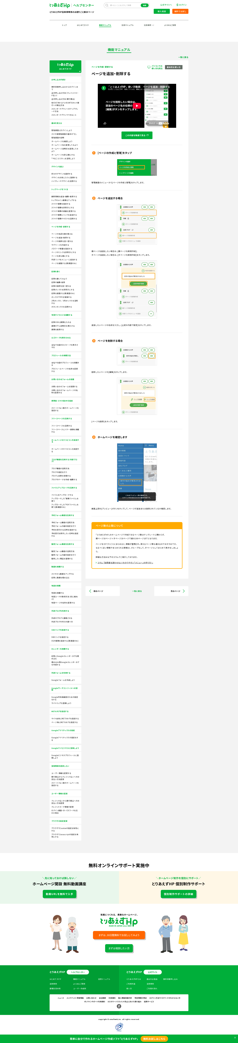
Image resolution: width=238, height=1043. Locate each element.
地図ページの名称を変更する (63, 603)
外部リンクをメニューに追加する (64, 259)
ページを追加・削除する (61, 237)
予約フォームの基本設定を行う (63, 526)
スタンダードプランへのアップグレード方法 (64, 110)
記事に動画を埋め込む (60, 577)
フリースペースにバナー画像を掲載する (65, 430)
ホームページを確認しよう (62, 141)
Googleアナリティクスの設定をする (64, 738)
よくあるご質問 (170, 25)
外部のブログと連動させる (61, 618)
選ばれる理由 (152, 979)
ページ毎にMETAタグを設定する (64, 722)
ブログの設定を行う (59, 472)
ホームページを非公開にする (63, 155)
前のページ (98, 591)
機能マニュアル (105, 25)
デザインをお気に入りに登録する (64, 177)
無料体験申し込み (170, 979)
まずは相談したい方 (119, 948)
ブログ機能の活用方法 (60, 468)
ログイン (183, 5)
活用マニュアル (127, 25)
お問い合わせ (91, 998)
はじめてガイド (83, 25)
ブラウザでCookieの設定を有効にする (65, 829)
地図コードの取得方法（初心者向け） (64, 597)
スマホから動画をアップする (62, 574)
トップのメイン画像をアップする (63, 200)
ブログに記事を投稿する (61, 476)
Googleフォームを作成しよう (63, 680)
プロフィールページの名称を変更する (64, 370)
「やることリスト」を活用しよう (63, 158)
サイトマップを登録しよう (61, 703)
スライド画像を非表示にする (62, 207)
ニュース (61, 998)
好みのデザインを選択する (61, 174)
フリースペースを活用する (61, 426)
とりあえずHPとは (133, 979)
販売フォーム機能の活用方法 (62, 551)
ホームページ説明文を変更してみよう (64, 150)
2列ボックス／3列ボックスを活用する (64, 302)
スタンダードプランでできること (63, 115)
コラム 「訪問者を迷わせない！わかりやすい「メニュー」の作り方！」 (125, 562)
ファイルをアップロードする (62, 495)
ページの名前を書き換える (62, 234)
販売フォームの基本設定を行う (63, 555)
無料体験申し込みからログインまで (64, 88)
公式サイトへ (166, 5)
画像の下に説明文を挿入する (63, 326)
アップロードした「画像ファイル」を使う (65, 499)
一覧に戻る (183, 57)
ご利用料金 (130, 984)
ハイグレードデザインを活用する (64, 181)
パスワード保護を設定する (61, 248)
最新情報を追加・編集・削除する (64, 196)
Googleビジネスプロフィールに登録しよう (65, 756)
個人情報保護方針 (125, 998)
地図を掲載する (57, 593)
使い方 (129, 988)
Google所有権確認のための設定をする (64, 698)
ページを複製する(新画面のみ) (63, 263)
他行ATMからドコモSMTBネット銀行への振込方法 (65, 104)
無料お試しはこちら (154, 1039)
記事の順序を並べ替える (61, 286)
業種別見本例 (55, 988)
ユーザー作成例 (79, 988)
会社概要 (102, 998)
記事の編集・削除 (58, 282)
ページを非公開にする (60, 256)
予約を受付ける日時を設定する (64, 530)
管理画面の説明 (57, 137)
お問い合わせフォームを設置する (64, 386)
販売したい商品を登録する (62, 558)
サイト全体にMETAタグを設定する (65, 718)
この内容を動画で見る (135, 135)
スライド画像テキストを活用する (64, 218)
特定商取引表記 (141, 998)
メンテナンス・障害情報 (75, 998)
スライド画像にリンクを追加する (64, 215)
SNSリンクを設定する (60, 637)
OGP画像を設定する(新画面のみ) (64, 641)
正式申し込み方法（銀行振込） (63, 99)
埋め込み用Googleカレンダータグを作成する (65, 663)
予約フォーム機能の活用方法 (62, 522)
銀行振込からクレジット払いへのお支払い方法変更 (65, 778)
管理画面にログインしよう (61, 130)
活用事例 (147, 25)
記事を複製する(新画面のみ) (63, 293)
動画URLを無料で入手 (59, 894)
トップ (64, 25)
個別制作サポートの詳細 (178, 894)
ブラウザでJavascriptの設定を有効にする (64, 835)
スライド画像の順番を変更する (63, 211)
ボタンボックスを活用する (61, 307)
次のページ (175, 591)
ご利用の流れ (152, 988)
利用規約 (112, 998)
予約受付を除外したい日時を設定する (64, 534)
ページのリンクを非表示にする (63, 252)
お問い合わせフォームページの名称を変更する (64, 391)
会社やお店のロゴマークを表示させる (64, 346)
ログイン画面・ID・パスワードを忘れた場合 (64, 811)
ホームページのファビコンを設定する (65, 450)
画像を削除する (57, 329)
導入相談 (162, 11)
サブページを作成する (60, 245)
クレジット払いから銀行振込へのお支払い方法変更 (65, 802)
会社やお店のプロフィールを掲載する (65, 363)
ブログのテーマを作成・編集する (64, 479)
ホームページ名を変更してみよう (64, 145)
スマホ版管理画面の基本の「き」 (64, 134)
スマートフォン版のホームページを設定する (65, 409)
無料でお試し (180, 11)
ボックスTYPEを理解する (61, 297)
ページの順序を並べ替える (62, 241)
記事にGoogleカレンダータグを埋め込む (65, 657)
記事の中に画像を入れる (61, 322)
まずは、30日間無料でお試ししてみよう (119, 935)
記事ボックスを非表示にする (62, 289)
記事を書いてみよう (59, 279)
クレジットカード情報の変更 (62, 807)
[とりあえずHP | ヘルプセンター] (62, 5)
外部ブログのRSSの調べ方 (62, 622)
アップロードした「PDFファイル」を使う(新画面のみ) (65, 505)
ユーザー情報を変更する (61, 773)
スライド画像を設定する (60, 204)
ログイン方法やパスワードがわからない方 (164, 998)
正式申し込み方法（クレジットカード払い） (65, 94)
